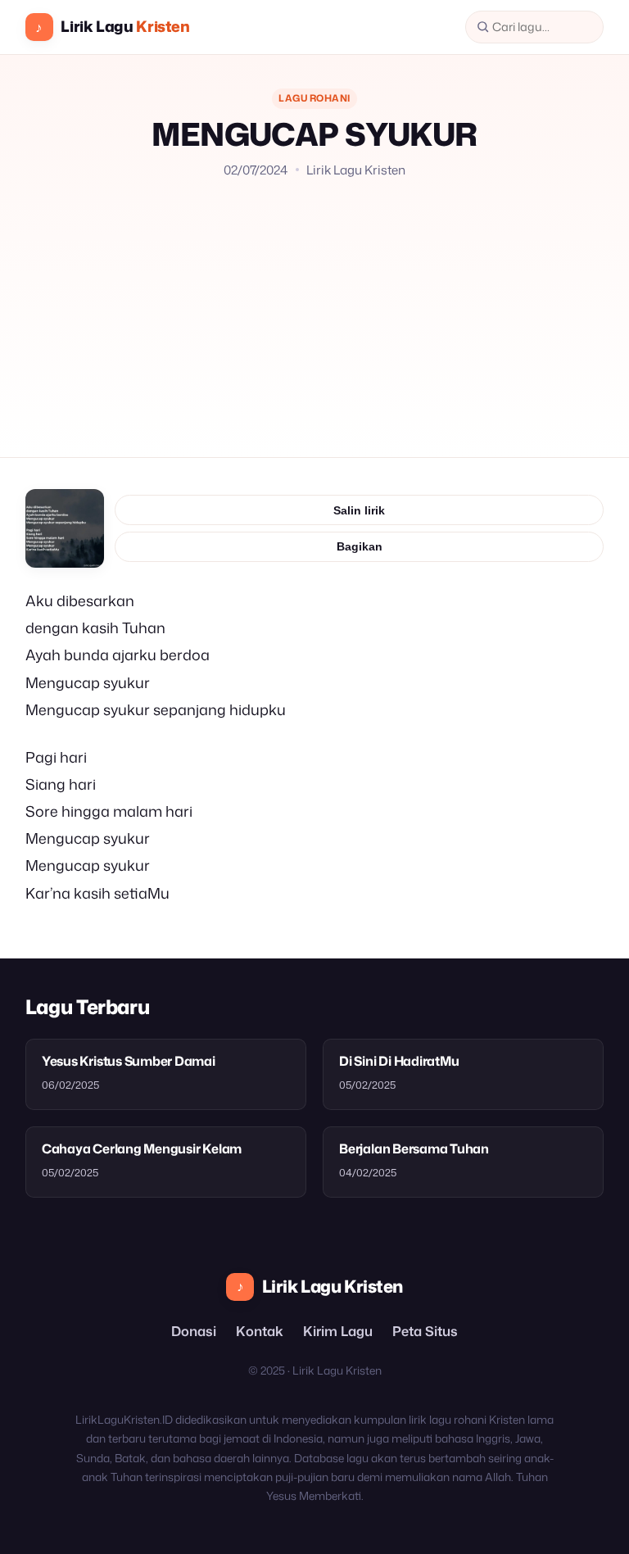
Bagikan (359, 546)
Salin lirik (359, 510)
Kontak (259, 1330)
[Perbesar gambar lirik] (64, 528)
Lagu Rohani (314, 98)
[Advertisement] (314, 302)
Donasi (193, 1330)
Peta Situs (425, 1330)
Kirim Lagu (338, 1330)
